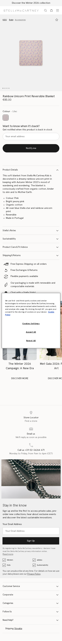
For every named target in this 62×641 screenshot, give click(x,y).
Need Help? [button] (8, 620)
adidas (39, 560)
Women (10, 560)
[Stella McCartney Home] (21, 10)
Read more (8, 554)
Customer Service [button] (11, 586)
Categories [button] (8, 603)
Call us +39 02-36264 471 (31, 450)
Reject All (31, 341)
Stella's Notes (9, 231)
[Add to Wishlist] (57, 20)
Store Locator (31, 417)
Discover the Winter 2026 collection (31, 3)
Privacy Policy (34, 574)
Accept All (31, 332)
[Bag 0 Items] (51, 10)
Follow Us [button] (7, 612)
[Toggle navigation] (57, 10)
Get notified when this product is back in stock (27, 130)
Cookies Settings (31, 324)
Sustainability (9, 239)
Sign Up (31, 541)
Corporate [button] (8, 595)
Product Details (10, 170)
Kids (8, 565)
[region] (30, 320)
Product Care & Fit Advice (15, 247)
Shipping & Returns (12, 255)
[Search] (45, 10)
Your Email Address (12, 524)
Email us (31, 434)
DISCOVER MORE (19, 378)
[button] (31, 53)
